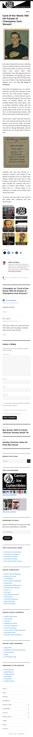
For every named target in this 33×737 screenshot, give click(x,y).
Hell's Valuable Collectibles (12, 581)
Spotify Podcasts (9, 681)
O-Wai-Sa (7, 590)
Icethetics (7, 621)
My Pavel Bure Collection (12, 587)
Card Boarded (8, 578)
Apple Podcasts (9, 672)
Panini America (9, 652)
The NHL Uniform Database (13, 635)
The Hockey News (9, 632)
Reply (4, 311)
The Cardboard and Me (11, 594)
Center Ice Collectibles (10, 495)
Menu (28, 11)
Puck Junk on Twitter (11, 559)
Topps (6, 654)
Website (5, 395)
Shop (4, 692)
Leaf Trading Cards (10, 657)
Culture (5, 712)
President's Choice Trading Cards (14, 650)
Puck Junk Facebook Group (12, 552)
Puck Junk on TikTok (10, 556)
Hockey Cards (7, 704)
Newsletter (6, 700)
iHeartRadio (8, 676)
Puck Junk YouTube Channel (13, 561)
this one (21, 73)
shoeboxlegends (11, 300)
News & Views (7, 716)
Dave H (8, 318)
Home (5, 689)
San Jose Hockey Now (11, 625)
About (5, 724)
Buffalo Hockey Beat (10, 616)
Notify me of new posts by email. (12, 413)
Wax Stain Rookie (9, 603)
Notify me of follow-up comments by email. (15, 410)
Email (5, 387)
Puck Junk (7, 592)
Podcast (5, 696)
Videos (5, 720)
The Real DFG (8, 597)
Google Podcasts (9, 674)
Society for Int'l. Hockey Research (15, 630)
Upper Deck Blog (9, 601)
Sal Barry (7, 277)
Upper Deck (7, 647)
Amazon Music (9, 669)
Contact (5, 728)
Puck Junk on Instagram (11, 554)
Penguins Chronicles (10, 623)
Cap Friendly (8, 619)
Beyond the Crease (10, 576)
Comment (6, 354)
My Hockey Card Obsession (12, 585)
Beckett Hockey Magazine (12, 574)
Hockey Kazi (8, 583)
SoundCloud (8, 679)
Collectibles (6, 708)
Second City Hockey (10, 628)
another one (22, 75)
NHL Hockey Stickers (9, 511)
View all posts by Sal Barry (14, 271)
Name (5, 379)
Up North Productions (11, 599)
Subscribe (7, 538)
